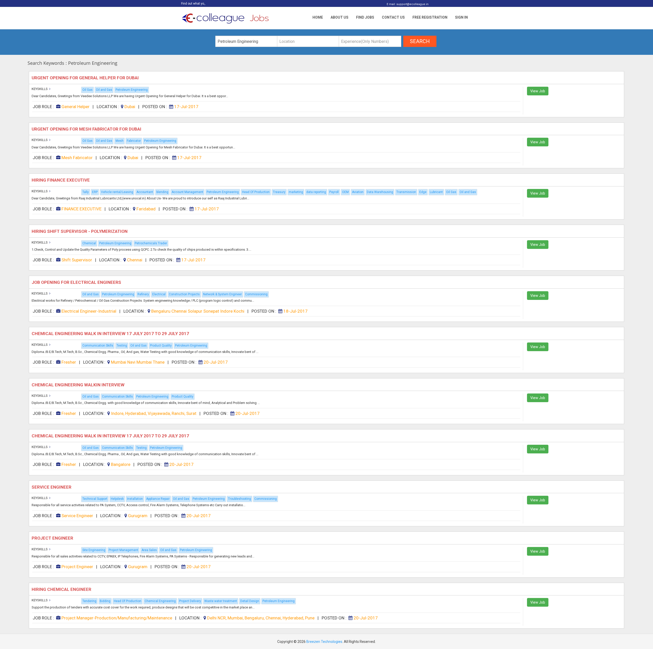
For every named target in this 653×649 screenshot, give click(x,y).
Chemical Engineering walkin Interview (78, 384)
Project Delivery (190, 601)
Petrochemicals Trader (151, 243)
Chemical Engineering (160, 601)
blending (162, 192)
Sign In (461, 17)
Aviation (357, 192)
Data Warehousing (380, 192)
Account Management (187, 192)
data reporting (316, 192)
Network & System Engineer (222, 294)
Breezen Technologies (324, 642)
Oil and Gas (104, 90)
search (420, 41)
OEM (345, 192)
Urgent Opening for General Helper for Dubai (86, 77)
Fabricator (134, 141)
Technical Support (94, 499)
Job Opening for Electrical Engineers (77, 282)
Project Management (123, 550)
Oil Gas (87, 90)
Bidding (105, 601)
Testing (122, 345)
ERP (95, 192)
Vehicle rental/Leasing (117, 192)
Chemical (89, 243)
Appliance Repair (158, 499)
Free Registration (429, 17)
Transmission (406, 192)
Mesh (119, 141)
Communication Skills (97, 345)
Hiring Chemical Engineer (62, 589)
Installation (135, 499)
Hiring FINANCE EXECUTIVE (61, 180)
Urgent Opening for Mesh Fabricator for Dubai (87, 129)
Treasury (279, 192)
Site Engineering (93, 550)
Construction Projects (184, 294)
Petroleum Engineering (132, 90)
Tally (85, 192)
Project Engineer (53, 538)
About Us (339, 17)
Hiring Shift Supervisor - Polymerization (80, 231)
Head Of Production (256, 192)
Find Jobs (365, 17)
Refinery (143, 294)
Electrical (159, 294)
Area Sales (149, 550)
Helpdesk (117, 499)
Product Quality (161, 345)
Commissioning (256, 294)
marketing (296, 192)
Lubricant (436, 192)
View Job (537, 91)
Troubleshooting (239, 499)
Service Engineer (52, 487)
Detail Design (249, 601)
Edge (422, 192)
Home (317, 17)
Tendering (89, 601)
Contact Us (393, 17)
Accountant (144, 192)
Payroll (334, 192)
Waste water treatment (220, 601)
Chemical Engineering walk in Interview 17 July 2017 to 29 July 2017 (111, 333)
